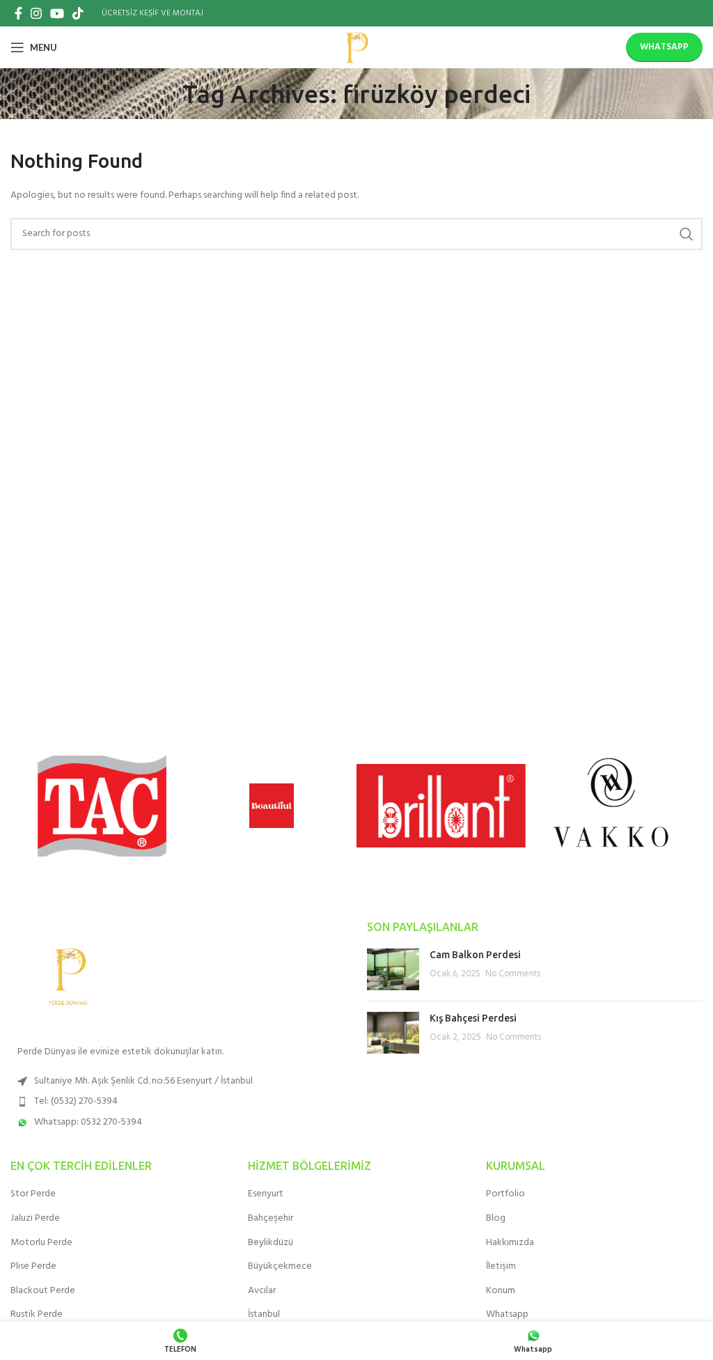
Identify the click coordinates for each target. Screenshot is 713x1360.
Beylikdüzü (270, 1243)
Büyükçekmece (280, 1267)
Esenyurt (265, 1194)
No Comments (512, 974)
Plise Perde (33, 1267)
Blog (496, 1219)
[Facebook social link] (18, 13)
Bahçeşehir (270, 1219)
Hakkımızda (510, 1243)
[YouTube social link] (57, 13)
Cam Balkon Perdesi (475, 954)
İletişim (501, 1267)
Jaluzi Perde (35, 1219)
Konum (500, 1291)
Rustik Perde (36, 1315)
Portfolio (505, 1194)
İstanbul (264, 1315)
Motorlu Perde (41, 1243)
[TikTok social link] (78, 13)
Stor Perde (33, 1194)
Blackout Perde (42, 1291)
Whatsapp (664, 47)
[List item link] (178, 1081)
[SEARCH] (687, 234)
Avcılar (262, 1291)
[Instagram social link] (36, 13)
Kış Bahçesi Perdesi (473, 1018)
